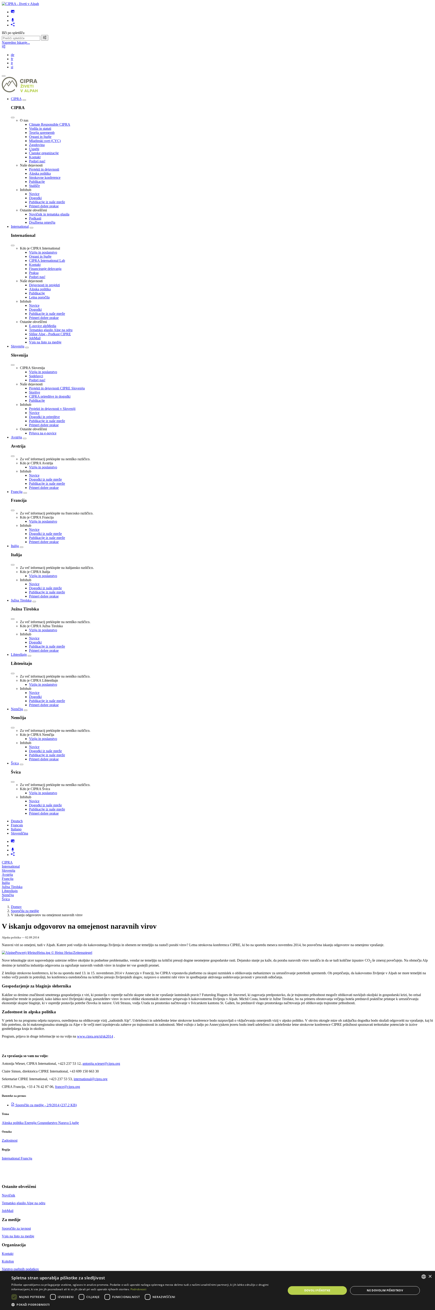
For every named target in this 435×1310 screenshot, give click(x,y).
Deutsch (17, 821)
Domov (16, 907)
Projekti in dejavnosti (44, 169)
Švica (15, 763)
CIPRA (16, 99)
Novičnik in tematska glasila (49, 214)
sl (12, 67)
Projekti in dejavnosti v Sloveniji (52, 409)
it (12, 63)
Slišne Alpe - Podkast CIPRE (50, 334)
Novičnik (8, 1195)
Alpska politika (40, 173)
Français (17, 825)
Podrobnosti (138, 1289)
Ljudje (74, 1123)
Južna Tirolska (21, 600)
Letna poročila (39, 297)
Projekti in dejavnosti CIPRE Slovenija (57, 388)
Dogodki (35, 198)
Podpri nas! (37, 161)
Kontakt (35, 157)
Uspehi (34, 149)
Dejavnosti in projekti (44, 285)
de (12, 55)
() (46, 1105)
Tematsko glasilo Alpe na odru (50, 330)
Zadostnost (9, 1140)
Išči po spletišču (13, 33)
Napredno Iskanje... (16, 42)
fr (12, 59)
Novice (34, 194)
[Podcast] (12, 20)
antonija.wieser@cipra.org (101, 1063)
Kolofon (8, 1261)
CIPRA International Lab (47, 260)
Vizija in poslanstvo (43, 252)
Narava (64, 1123)
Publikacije (37, 182)
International (20, 226)
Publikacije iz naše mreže (47, 202)
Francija (16, 492)
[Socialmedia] (12, 25)
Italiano (16, 829)
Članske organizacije (44, 153)
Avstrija (16, 437)
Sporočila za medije (25, 911)
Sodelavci (36, 376)
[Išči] (44, 38)
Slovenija (17, 346)
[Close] (12, 117)
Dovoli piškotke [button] (317, 1290)
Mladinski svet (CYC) (45, 141)
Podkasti (35, 218)
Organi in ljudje (40, 137)
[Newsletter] (12, 12)
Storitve (34, 392)
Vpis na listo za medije (45, 342)
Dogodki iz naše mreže (45, 479)
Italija (15, 546)
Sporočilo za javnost (16, 1228)
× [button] (430, 1276)
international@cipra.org (90, 1079)
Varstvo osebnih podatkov (20, 1269)
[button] (144, 1304)
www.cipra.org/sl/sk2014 (95, 1036)
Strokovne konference (44, 177)
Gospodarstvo (47, 1123)
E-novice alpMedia (42, 326)
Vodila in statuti (40, 128)
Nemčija (17, 709)
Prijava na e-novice (42, 433)
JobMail (35, 338)
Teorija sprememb (42, 133)
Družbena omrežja (42, 222)
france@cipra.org (67, 1087)
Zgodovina (37, 145)
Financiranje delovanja (45, 269)
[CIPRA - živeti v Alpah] (20, 4)
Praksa (34, 273)
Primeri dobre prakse (44, 206)
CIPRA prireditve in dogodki (49, 396)
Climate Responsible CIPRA (49, 124)
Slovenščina (19, 833)
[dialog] (217, 1290)
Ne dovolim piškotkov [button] (385, 1290)
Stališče (34, 186)
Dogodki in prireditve (44, 417)
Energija (30, 1123)
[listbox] (423, 1276)
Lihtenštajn (19, 654)
